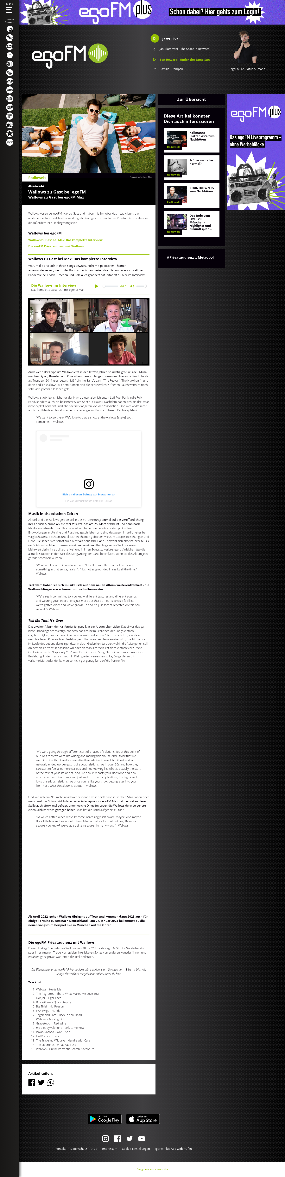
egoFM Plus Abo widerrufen (173, 1149)
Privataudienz (181, 257)
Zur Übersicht (191, 99)
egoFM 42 (237, 69)
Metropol (206, 257)
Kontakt (60, 1149)
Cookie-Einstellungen (136, 1149)
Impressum (109, 1149)
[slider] (110, 286)
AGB (95, 1149)
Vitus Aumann (255, 69)
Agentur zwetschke (157, 1169)
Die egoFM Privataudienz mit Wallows (56, 246)
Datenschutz (78, 1149)
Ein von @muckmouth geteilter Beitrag (88, 500)
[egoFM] (70, 67)
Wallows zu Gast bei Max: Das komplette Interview (65, 240)
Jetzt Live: (170, 39)
